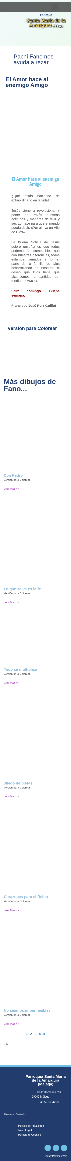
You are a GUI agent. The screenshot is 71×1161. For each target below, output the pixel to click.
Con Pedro (13, 475)
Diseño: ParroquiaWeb (55, 1156)
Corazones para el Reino (26, 897)
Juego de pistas (18, 783)
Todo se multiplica (20, 669)
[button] (68, 5)
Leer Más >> (11, 488)
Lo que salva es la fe (22, 589)
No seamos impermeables (27, 1010)
